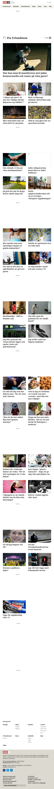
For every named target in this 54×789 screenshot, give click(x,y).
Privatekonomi (25, 6)
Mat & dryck (43, 730)
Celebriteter (43, 726)
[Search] (48, 2)
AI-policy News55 (7, 783)
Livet (45, 6)
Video (4, 745)
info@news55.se (12, 767)
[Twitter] (8, 770)
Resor (39, 6)
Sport (41, 732)
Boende (5, 738)
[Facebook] (4, 770)
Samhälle (16, 6)
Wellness (17, 728)
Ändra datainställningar (10, 785)
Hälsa (34, 6)
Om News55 (31, 776)
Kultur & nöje (43, 728)
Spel (41, 736)
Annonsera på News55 (9, 778)
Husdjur (5, 724)
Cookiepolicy (31, 781)
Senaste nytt (7, 6)
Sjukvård (17, 726)
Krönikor (30, 724)
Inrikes (29, 738)
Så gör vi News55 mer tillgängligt (37, 783)
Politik (29, 740)
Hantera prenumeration (9, 776)
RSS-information (7, 779)
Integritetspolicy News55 (9, 781)
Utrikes (29, 742)
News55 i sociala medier (34, 779)
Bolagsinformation (33, 778)
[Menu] (50, 2)
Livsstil (42, 724)
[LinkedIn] (11, 770)
